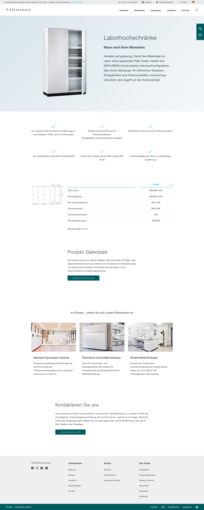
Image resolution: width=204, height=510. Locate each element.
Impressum (187, 507)
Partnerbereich (110, 475)
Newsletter (143, 491)
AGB (163, 507)
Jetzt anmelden (77, 2)
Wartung (107, 469)
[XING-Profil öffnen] (46, 468)
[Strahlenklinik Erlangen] (150, 352)
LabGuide (171, 11)
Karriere (185, 11)
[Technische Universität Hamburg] (102, 352)
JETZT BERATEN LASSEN (70, 432)
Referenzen (139, 11)
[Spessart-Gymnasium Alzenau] (53, 352)
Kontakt (71, 491)
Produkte (123, 11)
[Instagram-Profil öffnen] (37, 468)
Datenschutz (173, 507)
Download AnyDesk (112, 480)
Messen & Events (146, 480)
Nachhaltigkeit (74, 485)
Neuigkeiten (144, 469)
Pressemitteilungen (147, 475)
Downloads (144, 485)
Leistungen (156, 11)
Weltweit (72, 469)
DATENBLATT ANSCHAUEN (83, 278)
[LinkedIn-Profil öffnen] (32, 468)
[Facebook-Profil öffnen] (42, 468)
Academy (72, 480)
